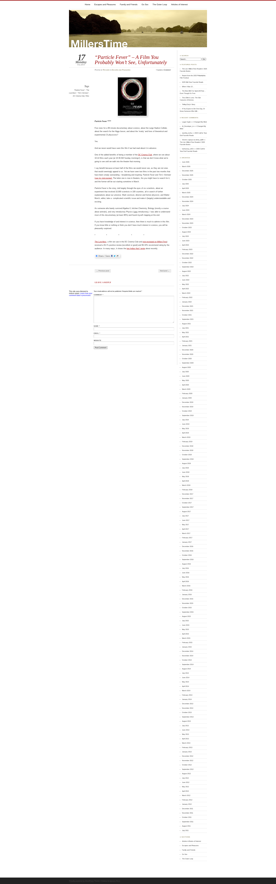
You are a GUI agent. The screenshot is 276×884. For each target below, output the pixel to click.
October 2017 (187, 503)
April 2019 (185, 433)
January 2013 (187, 752)
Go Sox (145, 4)
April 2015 (185, 634)
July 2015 (185, 620)
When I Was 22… (188, 86)
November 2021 (187, 310)
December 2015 (187, 599)
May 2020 (185, 380)
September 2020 (187, 363)
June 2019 (185, 424)
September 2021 (187, 319)
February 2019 (187, 441)
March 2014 (186, 690)
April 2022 (185, 288)
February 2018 (187, 490)
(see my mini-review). (103, 178)
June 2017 (185, 520)
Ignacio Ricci (115, 881)
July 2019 (185, 420)
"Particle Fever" (79, 90)
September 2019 (187, 415)
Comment (98, 295)
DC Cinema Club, (145, 155)
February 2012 (187, 800)
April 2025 (185, 188)
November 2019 (187, 407)
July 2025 (185, 184)
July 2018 (185, 468)
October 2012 (187, 765)
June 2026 (185, 162)
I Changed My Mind (200, 122)
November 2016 (187, 551)
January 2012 (187, 804)
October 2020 (187, 358)
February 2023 (187, 249)
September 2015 (187, 612)
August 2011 (186, 826)
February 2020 (187, 393)
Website (97, 340)
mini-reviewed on (155, 242)
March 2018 (186, 485)
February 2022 (187, 297)
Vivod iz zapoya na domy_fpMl (192, 140)
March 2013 (186, 743)
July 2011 (185, 830)
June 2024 (185, 210)
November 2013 (187, 708)
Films (87, 96)
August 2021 (186, 324)
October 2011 (186, 817)
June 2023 (185, 241)
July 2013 (185, 725)
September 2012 (187, 769)
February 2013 (187, 747)
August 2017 (186, 511)
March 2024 (186, 214)
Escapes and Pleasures (105, 4)
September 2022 (187, 267)
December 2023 (187, 219)
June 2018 (185, 472)
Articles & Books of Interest (191, 841)
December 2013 (187, 704)
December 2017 (187, 494)
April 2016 (185, 581)
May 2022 (185, 284)
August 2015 (186, 616)
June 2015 (185, 625)
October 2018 (187, 454)
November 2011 (187, 813)
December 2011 (187, 808)
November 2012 (187, 760)
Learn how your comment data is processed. (80, 294)
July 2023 (185, 236)
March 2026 (186, 166)
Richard (106, 70)
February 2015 (187, 642)
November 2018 (187, 450)
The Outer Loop (160, 4)
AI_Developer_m (188, 126)
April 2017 (185, 529)
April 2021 (185, 337)
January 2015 (187, 647)
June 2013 (185, 730)
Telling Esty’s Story (188, 104)
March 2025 (186, 192)
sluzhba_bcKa (187, 133)
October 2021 (187, 315)
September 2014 (187, 664)
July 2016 (185, 568)
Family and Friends (128, 4)
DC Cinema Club (79, 96)
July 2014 (185, 673)
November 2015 (187, 603)
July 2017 (185, 516)
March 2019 (186, 437)
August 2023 (186, 232)
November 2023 (187, 223)
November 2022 (187, 258)
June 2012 (185, 782)
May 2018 (185, 476)
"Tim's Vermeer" (83, 93)
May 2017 (185, 524)
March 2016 (186, 586)
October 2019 (187, 411)
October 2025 (187, 179)
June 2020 (185, 376)
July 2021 (185, 328)
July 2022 (185, 275)
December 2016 (187, 546)
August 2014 (186, 669)
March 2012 (186, 795)
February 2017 (187, 537)
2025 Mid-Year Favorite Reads (192, 82)
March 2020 (186, 389)
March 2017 (186, 533)
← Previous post (102, 271)
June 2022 (185, 280)
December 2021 (187, 306)
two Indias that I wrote (136, 248)
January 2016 (187, 594)
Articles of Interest (179, 4)
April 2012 (185, 791)
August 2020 (186, 367)
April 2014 (185, 686)
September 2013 (187, 717)
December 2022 (187, 254)
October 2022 (187, 262)
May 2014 (185, 682)
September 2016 (187, 559)
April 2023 (185, 245)
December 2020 (187, 350)
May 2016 (185, 577)
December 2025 (187, 171)
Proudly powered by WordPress (81, 881)
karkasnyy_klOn (188, 149)
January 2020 (187, 398)
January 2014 (187, 699)
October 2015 (187, 607)
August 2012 (186, 773)
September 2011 (187, 822)
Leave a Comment (164, 70)
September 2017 (187, 507)
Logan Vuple (186, 122)
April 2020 (185, 385)
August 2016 (186, 564)
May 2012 (185, 787)
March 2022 (186, 293)
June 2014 (185, 677)
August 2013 (186, 721)
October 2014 (187, 660)
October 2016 (187, 555)
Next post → (164, 271)
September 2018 (187, 459)
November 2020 (187, 354)
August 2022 (186, 271)
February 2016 (187, 590)
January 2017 (187, 542)
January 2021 (187, 345)
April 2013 (185, 739)
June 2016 (185, 573)
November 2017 (187, 498)
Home (87, 4)
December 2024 (187, 197)
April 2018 (185, 481)
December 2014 (187, 651)
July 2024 (185, 205)
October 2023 (187, 227)
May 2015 (185, 629)
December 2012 (187, 756)
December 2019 (187, 402)
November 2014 (187, 656)
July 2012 (185, 778)
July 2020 (185, 371)
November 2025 (187, 175)
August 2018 (186, 463)
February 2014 (187, 695)
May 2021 (185, 332)
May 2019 (185, 428)
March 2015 (186, 638)
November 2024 (187, 201)
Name (97, 326)
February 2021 (187, 341)
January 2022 (187, 302)
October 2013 (187, 712)
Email (97, 333)
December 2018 (187, 446)
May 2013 (185, 734)
